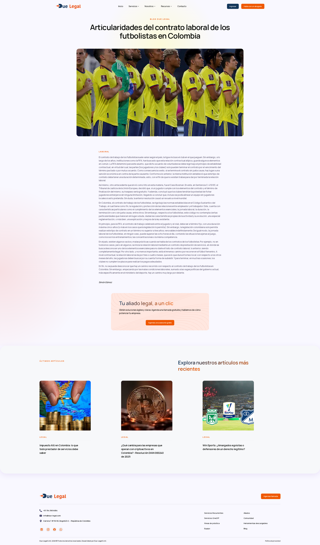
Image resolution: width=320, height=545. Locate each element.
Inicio (120, 6)
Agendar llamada (271, 496)
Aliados (247, 513)
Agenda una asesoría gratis (160, 322)
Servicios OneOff (211, 518)
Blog (245, 528)
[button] (133, 6)
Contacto (181, 6)
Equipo (207, 528)
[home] (68, 6)
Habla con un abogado (253, 6)
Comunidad (249, 518)
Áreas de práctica (212, 523)
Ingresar (233, 6)
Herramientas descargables (256, 523)
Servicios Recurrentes (213, 513)
